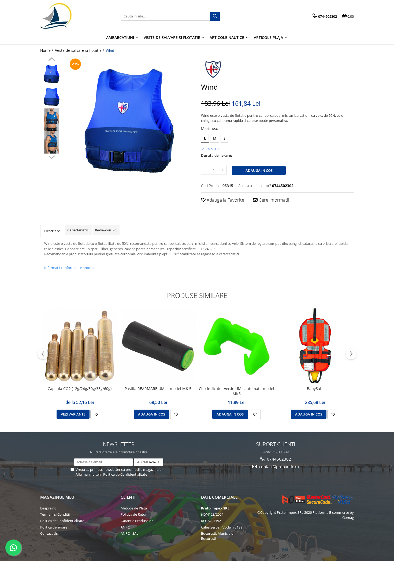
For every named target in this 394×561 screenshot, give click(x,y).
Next (51, 156)
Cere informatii (273, 200)
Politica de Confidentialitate (125, 474)
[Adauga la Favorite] (96, 414)
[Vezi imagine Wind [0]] (51, 74)
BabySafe (315, 388)
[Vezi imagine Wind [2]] (51, 119)
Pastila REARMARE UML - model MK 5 (158, 388)
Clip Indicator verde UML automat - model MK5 (236, 391)
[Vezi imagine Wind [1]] (51, 97)
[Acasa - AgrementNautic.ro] (73, 16)
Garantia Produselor (137, 520)
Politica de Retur (134, 514)
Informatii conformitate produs (69, 267)
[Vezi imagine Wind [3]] (51, 142)
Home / (47, 50)
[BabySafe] (315, 346)
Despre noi (48, 508)
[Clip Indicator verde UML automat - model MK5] (236, 346)
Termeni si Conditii (55, 514)
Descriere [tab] (52, 230)
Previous (51, 60)
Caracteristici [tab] (78, 230)
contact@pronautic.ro (278, 466)
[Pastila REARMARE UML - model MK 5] (158, 346)
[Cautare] (215, 16)
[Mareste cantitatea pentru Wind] (223, 170)
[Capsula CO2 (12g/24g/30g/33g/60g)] (79, 346)
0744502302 (278, 459)
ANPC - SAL (129, 533)
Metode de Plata (134, 508)
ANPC (125, 527)
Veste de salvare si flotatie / (80, 50)
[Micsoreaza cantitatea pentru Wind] (205, 170)
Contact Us (49, 533)
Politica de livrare (53, 527)
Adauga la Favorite (225, 200)
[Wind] (129, 121)
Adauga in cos (259, 170)
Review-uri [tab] (106, 230)
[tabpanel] (129, 121)
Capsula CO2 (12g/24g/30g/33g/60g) (79, 388)
